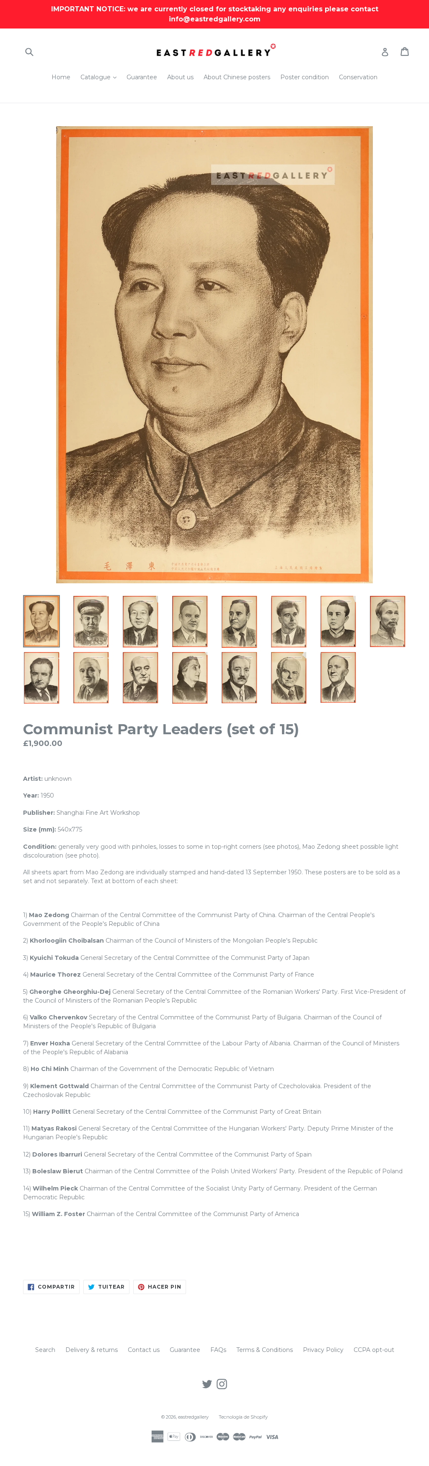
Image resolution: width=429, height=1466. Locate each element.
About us (180, 77)
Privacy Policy (323, 1350)
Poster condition (304, 77)
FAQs (218, 1350)
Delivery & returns (91, 1350)
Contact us (144, 1350)
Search (45, 1350)
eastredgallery (193, 1417)
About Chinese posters (237, 77)
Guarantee (142, 77)
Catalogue (100, 77)
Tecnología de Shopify (243, 1417)
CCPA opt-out (374, 1350)
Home (61, 77)
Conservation (358, 77)
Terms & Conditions (264, 1350)
